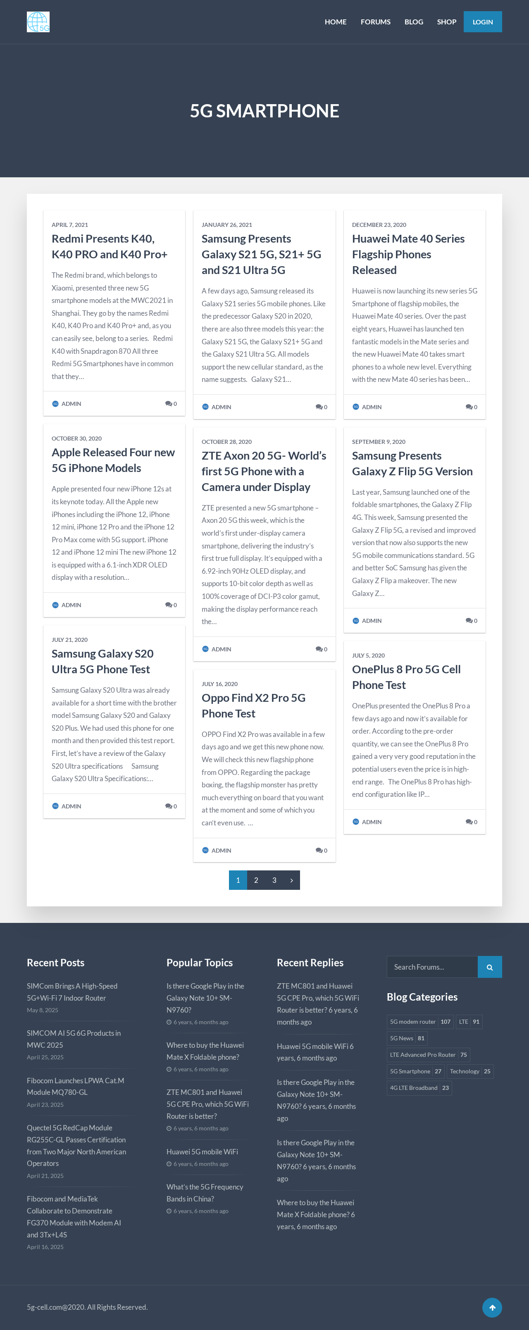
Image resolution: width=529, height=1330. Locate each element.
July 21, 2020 (70, 639)
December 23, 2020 (379, 225)
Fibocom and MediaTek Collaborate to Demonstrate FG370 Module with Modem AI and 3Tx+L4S (74, 1216)
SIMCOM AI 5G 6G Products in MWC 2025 (74, 1039)
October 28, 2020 (227, 442)
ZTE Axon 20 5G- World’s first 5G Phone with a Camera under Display (264, 470)
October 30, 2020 (77, 438)
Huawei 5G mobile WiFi (202, 1151)
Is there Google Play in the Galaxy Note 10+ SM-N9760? (205, 998)
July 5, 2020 (368, 655)
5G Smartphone (415, 1071)
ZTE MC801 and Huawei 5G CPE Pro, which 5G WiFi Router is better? (208, 1104)
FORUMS (376, 21)
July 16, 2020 (220, 684)
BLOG (414, 21)
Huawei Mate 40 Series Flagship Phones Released (408, 253)
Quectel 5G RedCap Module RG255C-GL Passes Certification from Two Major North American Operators (76, 1145)
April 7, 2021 (70, 225)
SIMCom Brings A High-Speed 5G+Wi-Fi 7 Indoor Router (72, 992)
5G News (407, 1038)
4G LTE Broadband (419, 1087)
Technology (470, 1071)
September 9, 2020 (378, 442)
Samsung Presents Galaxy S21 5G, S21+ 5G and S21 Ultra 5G (262, 253)
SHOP (447, 21)
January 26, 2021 (227, 225)
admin (70, 403)
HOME (336, 21)
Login (483, 22)
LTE (469, 1021)
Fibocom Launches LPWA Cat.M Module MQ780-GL (75, 1086)
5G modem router (420, 1021)
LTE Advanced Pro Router (428, 1054)
